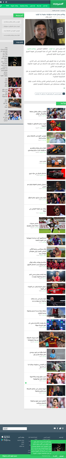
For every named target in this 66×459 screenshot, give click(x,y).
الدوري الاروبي (47, 437)
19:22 (37, 213)
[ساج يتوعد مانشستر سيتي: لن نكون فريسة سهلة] (56, 324)
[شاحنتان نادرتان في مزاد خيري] (56, 174)
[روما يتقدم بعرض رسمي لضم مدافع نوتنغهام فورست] (56, 276)
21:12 (40, 242)
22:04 (40, 368)
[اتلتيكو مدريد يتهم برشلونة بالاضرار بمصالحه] (56, 402)
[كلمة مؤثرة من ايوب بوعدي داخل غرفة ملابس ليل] (56, 354)
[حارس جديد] (56, 162)
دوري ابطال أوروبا (59, 458)
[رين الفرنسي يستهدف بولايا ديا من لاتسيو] (56, 366)
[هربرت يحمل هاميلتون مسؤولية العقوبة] (56, 125)
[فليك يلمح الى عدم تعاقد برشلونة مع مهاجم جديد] (56, 300)
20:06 (40, 199)
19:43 (40, 278)
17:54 (37, 255)
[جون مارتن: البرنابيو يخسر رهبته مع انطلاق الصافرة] (14, 115)
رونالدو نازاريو (31, 48)
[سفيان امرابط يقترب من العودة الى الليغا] (56, 288)
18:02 (40, 303)
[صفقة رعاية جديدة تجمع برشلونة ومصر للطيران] (56, 312)
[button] (1, 6)
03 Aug (37, 152)
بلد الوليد (52, 48)
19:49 (37, 175)
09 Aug (37, 128)
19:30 (40, 381)
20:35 (40, 266)
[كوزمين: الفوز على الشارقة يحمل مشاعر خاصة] (56, 137)
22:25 (40, 188)
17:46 (40, 356)
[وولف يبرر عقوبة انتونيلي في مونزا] (56, 210)
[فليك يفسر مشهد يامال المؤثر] (56, 198)
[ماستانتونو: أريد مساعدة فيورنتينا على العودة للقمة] (56, 239)
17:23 (40, 163)
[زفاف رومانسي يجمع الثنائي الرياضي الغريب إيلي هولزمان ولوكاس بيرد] (56, 252)
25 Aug (39, 115)
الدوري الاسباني (58, 93)
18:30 (40, 291)
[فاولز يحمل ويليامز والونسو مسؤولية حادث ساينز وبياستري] (56, 149)
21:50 (40, 327)
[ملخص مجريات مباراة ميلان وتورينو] (52, 225)
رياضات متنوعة (14, 6)
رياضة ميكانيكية (24, 6)
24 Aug (39, 140)
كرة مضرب (32, 6)
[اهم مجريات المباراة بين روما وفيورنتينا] (52, 339)
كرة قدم (45, 6)
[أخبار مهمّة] (26, 383)
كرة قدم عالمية (55, 10)
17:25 (40, 405)
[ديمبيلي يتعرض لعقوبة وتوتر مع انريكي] (56, 186)
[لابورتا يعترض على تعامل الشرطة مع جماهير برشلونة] (56, 390)
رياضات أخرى (21, 437)
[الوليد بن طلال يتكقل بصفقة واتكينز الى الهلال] (56, 113)
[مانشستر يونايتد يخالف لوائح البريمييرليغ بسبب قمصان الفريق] (56, 264)
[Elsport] (58, 4)
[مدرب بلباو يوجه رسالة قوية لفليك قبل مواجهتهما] (56, 378)
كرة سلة (39, 6)
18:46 (40, 393)
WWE (7, 6)
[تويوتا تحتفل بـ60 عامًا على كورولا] (14, 103)
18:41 (40, 315)
